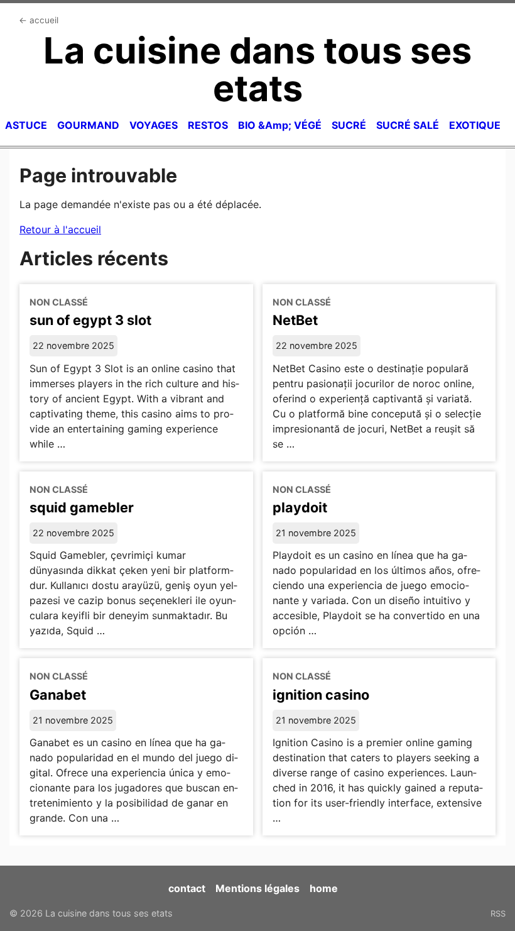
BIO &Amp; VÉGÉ (280, 125)
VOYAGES (153, 125)
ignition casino (321, 694)
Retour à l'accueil (60, 229)
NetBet (295, 320)
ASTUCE (26, 125)
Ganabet (58, 694)
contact (186, 888)
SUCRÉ (349, 125)
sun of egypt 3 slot (90, 320)
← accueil (38, 20)
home (324, 888)
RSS (498, 913)
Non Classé (59, 302)
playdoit (300, 507)
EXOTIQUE (475, 125)
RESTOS (208, 125)
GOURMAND (88, 125)
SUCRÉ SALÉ (407, 125)
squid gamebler (82, 507)
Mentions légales (257, 888)
